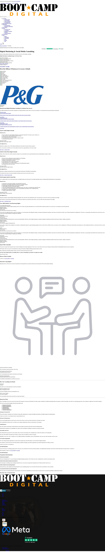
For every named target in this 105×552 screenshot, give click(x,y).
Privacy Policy (4, 547)
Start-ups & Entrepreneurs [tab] (7, 406)
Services (3, 28)
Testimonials (6, 37)
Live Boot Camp (7, 29)
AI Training (4, 18)
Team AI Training (7, 21)
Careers (3, 503)
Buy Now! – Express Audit (4, 149)
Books (5, 36)
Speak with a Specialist (4, 63)
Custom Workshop (7, 33)
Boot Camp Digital (3, 45)
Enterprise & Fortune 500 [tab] (7, 405)
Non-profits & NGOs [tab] (6, 408)
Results (5, 40)
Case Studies (6, 38)
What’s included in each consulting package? (7, 464)
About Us (4, 499)
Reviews (3, 510)
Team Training (4, 27)
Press (3, 508)
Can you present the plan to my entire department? (8, 468)
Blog (5, 41)
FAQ (5, 39)
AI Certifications (7, 22)
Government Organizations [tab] (7, 409)
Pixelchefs (7, 550)
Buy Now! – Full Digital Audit (5, 201)
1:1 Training (6, 30)
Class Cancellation (5, 548)
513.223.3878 (7, 258)
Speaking (6, 32)
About (3, 35)
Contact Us (4, 504)
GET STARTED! (17, 1)
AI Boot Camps (7, 19)
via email (12, 258)
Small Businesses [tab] (5, 407)
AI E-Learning (6, 20)
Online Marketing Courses (6, 23)
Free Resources (4, 34)
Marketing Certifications (8, 26)
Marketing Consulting (8, 31)
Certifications (4, 24)
